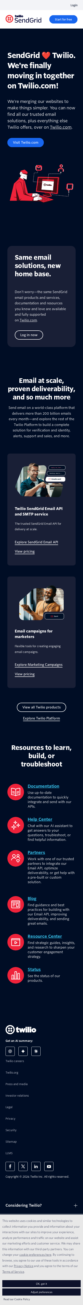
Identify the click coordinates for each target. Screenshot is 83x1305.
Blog (32, 898)
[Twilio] (23, 19)
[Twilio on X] (23, 1166)
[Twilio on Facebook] (10, 1166)
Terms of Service (13, 1271)
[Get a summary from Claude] (36, 1051)
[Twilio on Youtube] (48, 1166)
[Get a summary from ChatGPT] (10, 1051)
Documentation (43, 786)
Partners (36, 852)
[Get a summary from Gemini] (23, 1051)
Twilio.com (60, 127)
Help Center (40, 819)
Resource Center (45, 936)
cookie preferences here (35, 1254)
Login (74, 5)
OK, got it (41, 1283)
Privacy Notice (23, 1266)
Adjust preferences (41, 1291)
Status (34, 969)
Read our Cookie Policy (16, 1299)
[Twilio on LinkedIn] (36, 1166)
